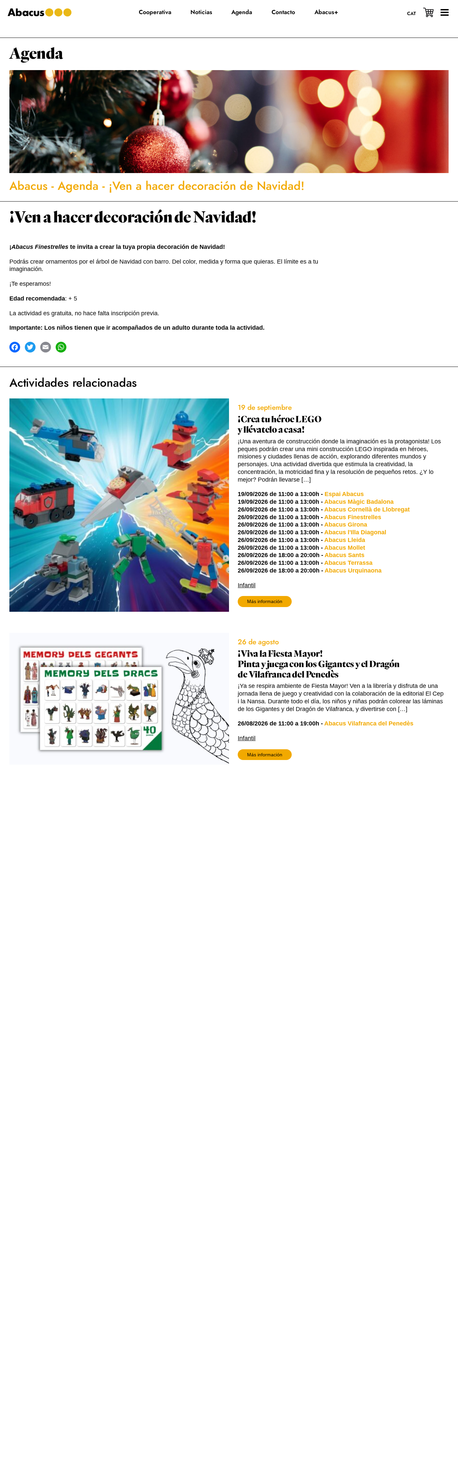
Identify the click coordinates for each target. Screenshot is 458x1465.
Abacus (28, 185)
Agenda (36, 54)
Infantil (246, 585)
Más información (264, 601)
